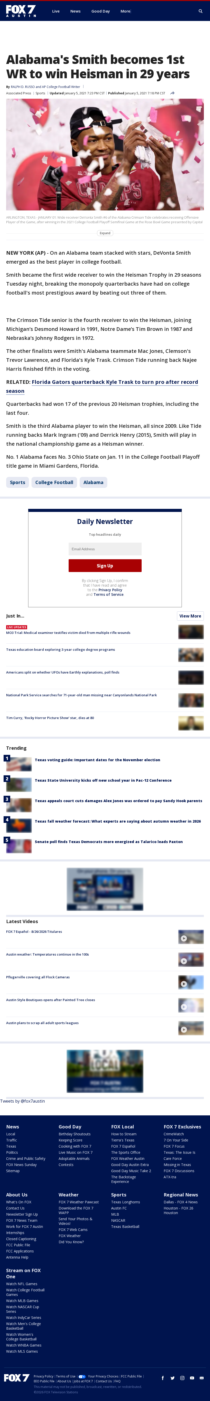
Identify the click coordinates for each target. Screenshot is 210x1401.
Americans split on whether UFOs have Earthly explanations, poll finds (62, 672)
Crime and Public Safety (25, 1158)
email (202, 1378)
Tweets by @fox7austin (22, 1101)
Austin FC (119, 1208)
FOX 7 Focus (174, 1146)
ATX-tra (170, 1176)
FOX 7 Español (123, 1146)
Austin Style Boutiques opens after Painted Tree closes (50, 999)
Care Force (173, 1158)
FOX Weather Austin (127, 1158)
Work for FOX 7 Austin (24, 1226)
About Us (16, 1195)
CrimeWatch (174, 1133)
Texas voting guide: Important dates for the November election (97, 759)
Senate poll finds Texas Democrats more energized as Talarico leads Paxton (109, 841)
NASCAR (118, 1220)
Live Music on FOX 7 (75, 1152)
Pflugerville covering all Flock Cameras (38, 977)
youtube (192, 1378)
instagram (182, 1378)
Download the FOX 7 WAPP (76, 1210)
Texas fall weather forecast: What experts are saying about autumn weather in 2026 (118, 821)
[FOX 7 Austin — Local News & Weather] (23, 11)
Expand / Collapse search (201, 11)
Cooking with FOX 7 (75, 1146)
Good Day (70, 1127)
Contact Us (15, 1208)
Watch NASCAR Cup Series (22, 1309)
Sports (40, 93)
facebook (163, 1378)
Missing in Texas (177, 1164)
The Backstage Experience (123, 1179)
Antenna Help (17, 1257)
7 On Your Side (176, 1140)
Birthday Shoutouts (75, 1133)
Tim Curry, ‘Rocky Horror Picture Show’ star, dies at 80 (50, 717)
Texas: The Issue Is (179, 1152)
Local (10, 1133)
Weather (69, 1195)
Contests (66, 1164)
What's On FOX (18, 1202)
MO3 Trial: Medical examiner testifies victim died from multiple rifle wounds (68, 632)
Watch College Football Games (25, 1292)
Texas (11, 1146)
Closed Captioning (21, 1238)
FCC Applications (20, 1251)
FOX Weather (70, 1235)
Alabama (93, 482)
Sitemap (13, 1170)
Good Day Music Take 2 (131, 1170)
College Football (54, 482)
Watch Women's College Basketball (21, 1336)
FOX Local (122, 1127)
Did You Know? (71, 1241)
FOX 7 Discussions (179, 1170)
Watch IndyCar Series (23, 1317)
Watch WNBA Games (23, 1345)
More (125, 11)
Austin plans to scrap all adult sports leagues (42, 1023)
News (12, 1127)
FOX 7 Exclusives (182, 1127)
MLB (115, 1214)
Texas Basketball (125, 1226)
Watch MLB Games (22, 1300)
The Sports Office (125, 1152)
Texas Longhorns (125, 1202)
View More (190, 616)
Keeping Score (70, 1140)
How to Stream (123, 1133)
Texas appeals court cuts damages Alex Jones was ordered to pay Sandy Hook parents (118, 800)
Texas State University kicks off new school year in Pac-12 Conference (103, 780)
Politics (12, 1152)
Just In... (15, 616)
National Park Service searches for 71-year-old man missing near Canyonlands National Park (81, 695)
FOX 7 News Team (21, 1220)
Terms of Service (108, 594)
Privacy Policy (110, 589)
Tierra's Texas (122, 1140)
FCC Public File (18, 1244)
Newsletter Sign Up (22, 1214)
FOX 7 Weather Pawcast (79, 1202)
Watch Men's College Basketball (23, 1326)
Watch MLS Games (22, 1351)
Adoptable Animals (74, 1158)
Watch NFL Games (21, 1283)
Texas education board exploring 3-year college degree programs (60, 649)
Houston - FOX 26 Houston (178, 1210)
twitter (173, 1378)
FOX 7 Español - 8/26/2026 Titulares (34, 931)
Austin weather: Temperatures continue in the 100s (47, 954)
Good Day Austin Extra (130, 1164)
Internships (15, 1232)
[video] (191, 937)
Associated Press (18, 93)
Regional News (181, 1195)
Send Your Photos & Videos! (75, 1221)
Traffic (11, 1140)
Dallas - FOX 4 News (181, 1202)
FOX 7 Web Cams (73, 1229)
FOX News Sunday (21, 1164)
